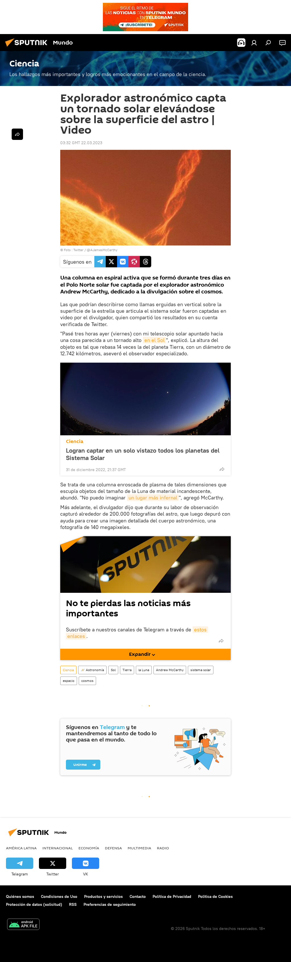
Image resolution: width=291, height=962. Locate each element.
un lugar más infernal (152, 497)
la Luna (143, 670)
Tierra (127, 670)
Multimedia (139, 847)
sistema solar (200, 670)
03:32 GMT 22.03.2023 (81, 142)
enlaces (76, 636)
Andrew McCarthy (170, 670)
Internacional (57, 847)
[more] (222, 469)
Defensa (113, 847)
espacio (68, 681)
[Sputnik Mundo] (28, 47)
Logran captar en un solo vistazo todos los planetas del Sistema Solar (142, 454)
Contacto (138, 896)
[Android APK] (23, 925)
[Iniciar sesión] (254, 42)
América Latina (21, 847)
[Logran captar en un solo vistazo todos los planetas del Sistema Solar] (145, 399)
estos (200, 629)
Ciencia (74, 441)
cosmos (87, 681)
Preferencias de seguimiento (110, 904)
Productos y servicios (103, 896)
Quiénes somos (20, 896)
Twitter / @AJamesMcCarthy (95, 250)
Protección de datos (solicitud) (34, 904)
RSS (73, 904)
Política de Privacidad (172, 896)
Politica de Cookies (215, 896)
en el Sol (154, 340)
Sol (113, 670)
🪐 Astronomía (92, 670)
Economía (88, 847)
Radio (163, 847)
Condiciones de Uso (59, 896)
